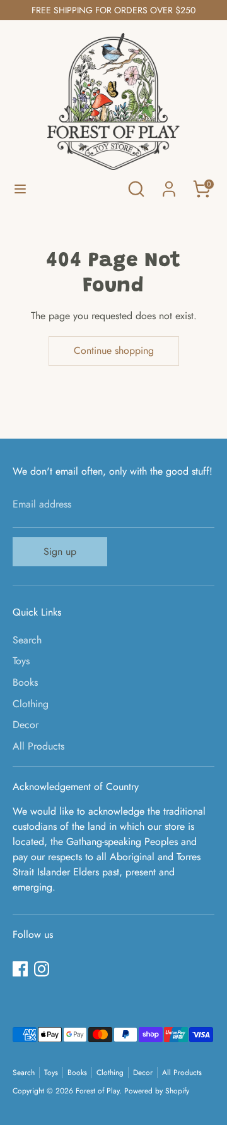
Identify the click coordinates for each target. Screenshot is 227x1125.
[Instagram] (41, 968)
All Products (38, 746)
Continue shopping (114, 350)
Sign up (60, 551)
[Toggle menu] (20, 189)
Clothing (31, 703)
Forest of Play (97, 1091)
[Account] (169, 183)
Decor (25, 724)
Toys (21, 661)
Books (25, 682)
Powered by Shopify (156, 1091)
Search (27, 640)
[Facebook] (20, 968)
